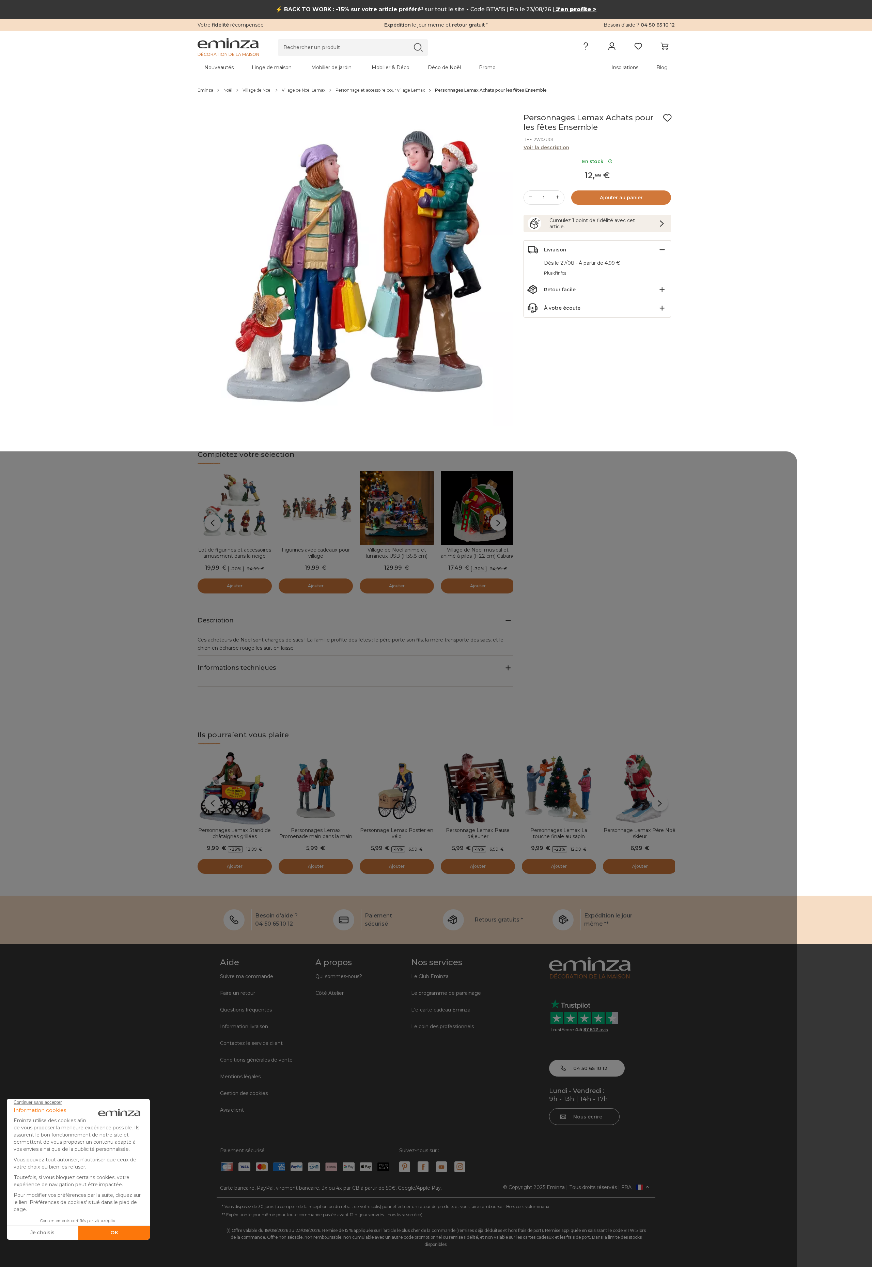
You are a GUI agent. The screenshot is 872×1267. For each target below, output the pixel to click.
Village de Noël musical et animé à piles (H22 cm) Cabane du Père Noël (478, 556)
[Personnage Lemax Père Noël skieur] (640, 788)
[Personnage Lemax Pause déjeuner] (478, 788)
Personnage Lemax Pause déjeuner (478, 833)
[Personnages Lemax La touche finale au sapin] (559, 788)
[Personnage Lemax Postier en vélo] (397, 788)
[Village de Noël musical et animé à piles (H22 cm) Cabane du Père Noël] (478, 508)
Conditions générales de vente (256, 1060)
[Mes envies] (638, 48)
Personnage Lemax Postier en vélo (396, 833)
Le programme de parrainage (446, 993)
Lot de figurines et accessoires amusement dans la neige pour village (234, 556)
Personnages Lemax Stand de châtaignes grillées (234, 833)
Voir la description (546, 147)
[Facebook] (423, 1166)
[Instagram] (459, 1166)
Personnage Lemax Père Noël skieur (640, 833)
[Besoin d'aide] (585, 48)
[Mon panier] (664, 48)
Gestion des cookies (244, 1093)
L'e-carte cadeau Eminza (440, 1010)
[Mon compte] (612, 48)
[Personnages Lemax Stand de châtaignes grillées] (235, 788)
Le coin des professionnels (442, 1026)
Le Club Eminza (430, 976)
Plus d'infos (555, 273)
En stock (594, 161)
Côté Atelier (329, 993)
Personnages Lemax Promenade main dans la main (315, 833)
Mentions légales (240, 1076)
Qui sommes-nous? (338, 976)
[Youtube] (441, 1166)
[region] (436, 90)
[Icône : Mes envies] (667, 118)
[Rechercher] (418, 47)
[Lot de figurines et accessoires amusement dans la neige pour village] (235, 508)
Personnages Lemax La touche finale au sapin (558, 833)
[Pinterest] (404, 1166)
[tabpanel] (377, 67)
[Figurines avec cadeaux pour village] (316, 508)
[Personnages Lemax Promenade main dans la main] (316, 788)
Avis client (232, 1110)
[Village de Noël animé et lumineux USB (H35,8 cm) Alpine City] (397, 508)
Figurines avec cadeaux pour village (316, 553)
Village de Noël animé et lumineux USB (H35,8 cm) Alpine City (396, 556)
